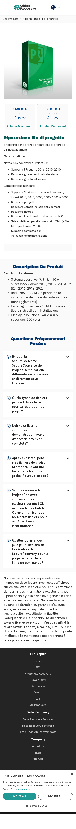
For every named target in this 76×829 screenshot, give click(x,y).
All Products (38, 705)
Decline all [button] (55, 796)
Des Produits (10, 19)
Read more (24, 789)
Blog (38, 753)
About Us (38, 746)
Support (38, 759)
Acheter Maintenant (20, 126)
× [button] (71, 774)
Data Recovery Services (38, 719)
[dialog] (38, 791)
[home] (25, 7)
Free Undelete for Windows (38, 732)
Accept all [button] (19, 796)
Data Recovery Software (38, 726)
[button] (38, 370)
